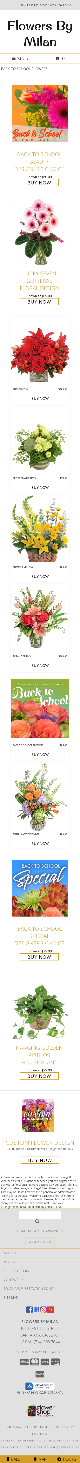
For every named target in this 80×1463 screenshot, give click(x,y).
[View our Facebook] (29, 1311)
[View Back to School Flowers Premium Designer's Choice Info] (40, 708)
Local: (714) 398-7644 (40, 1341)
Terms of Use (69, 1447)
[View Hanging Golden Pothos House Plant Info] (40, 1007)
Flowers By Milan (40, 33)
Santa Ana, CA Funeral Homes (28, 1427)
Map (41, 1459)
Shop (22, 58)
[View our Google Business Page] (36, 1311)
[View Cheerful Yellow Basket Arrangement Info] (40, 530)
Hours (68, 1459)
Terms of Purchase (41, 1447)
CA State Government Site (59, 1440)
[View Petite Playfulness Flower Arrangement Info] (40, 441)
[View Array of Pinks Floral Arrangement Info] (40, 619)
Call (14, 1459)
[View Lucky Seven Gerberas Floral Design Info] (40, 233)
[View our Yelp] (50, 1311)
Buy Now (39, 182)
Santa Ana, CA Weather (18, 1440)
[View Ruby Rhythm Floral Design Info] (40, 352)
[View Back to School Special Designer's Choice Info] (40, 888)
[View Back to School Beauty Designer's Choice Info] (40, 113)
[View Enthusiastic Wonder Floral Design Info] (40, 797)
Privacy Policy (12, 1447)
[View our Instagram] (43, 1311)
